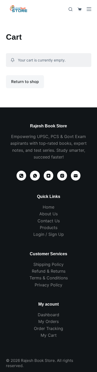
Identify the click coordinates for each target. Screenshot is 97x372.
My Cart (49, 335)
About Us (48, 213)
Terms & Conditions (48, 277)
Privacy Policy (48, 284)
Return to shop (25, 81)
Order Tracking (48, 328)
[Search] (70, 9)
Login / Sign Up (48, 234)
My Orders (48, 321)
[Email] (76, 176)
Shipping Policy (48, 264)
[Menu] (89, 9)
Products (48, 227)
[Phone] (21, 176)
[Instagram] (62, 176)
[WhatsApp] (35, 176)
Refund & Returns (48, 271)
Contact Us (49, 220)
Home (48, 207)
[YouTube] (49, 176)
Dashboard (48, 314)
